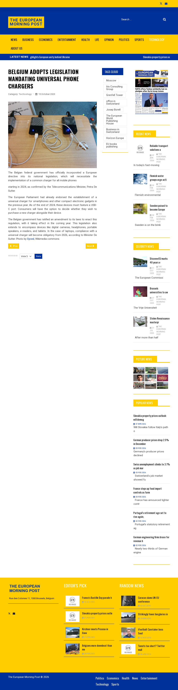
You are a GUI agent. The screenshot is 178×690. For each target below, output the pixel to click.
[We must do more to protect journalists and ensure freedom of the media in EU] (150, 385)
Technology (25, 94)
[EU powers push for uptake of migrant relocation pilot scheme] (162, 385)
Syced (30, 238)
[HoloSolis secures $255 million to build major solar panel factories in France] (162, 370)
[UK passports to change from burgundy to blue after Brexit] (162, 377)
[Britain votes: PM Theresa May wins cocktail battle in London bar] (138, 385)
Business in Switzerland (112, 131)
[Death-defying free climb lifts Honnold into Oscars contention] (138, 377)
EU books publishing (112, 145)
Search (165, 19)
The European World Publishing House (114, 119)
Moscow (111, 80)
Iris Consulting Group (114, 88)
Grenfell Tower (114, 95)
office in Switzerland (112, 102)
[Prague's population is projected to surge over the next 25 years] (138, 370)
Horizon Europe (115, 138)
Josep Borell (113, 109)
